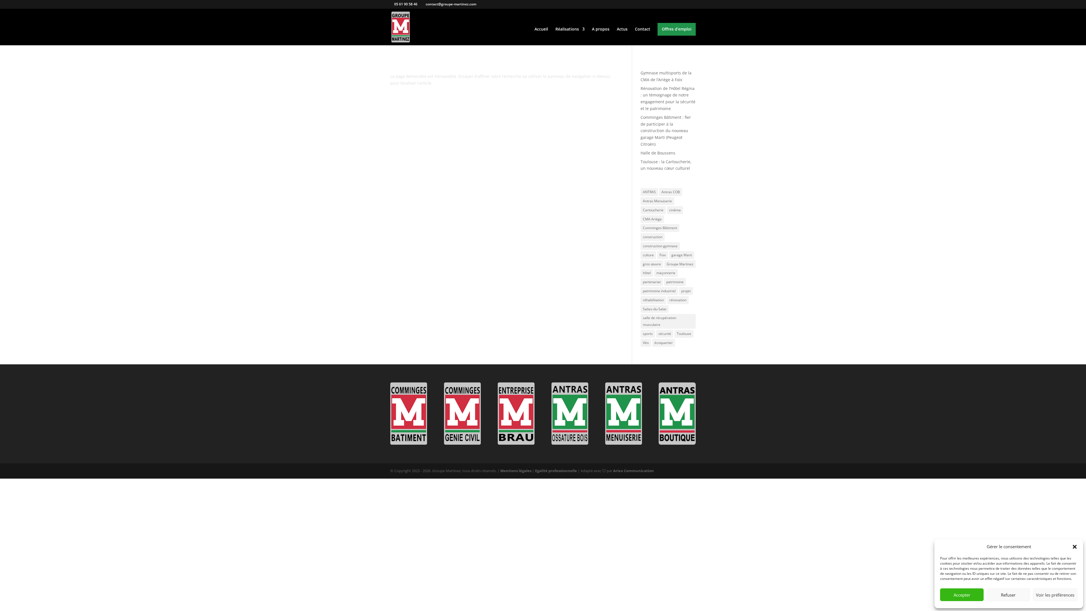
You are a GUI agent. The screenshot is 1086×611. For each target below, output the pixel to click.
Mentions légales (515, 470)
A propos (600, 29)
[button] (1075, 547)
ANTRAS (649, 192)
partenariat (652, 281)
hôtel (647, 272)
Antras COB (670, 192)
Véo (646, 342)
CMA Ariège (652, 219)
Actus (622, 29)
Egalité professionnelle (556, 470)
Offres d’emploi (676, 29)
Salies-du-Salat (654, 309)
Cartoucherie (653, 210)
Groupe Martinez (680, 264)
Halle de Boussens (658, 153)
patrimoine (675, 281)
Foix (663, 255)
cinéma (675, 210)
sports (648, 333)
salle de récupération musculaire (659, 321)
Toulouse (684, 333)
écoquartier (663, 342)
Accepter (962, 595)
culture (648, 255)
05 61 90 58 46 (405, 4)
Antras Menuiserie (657, 201)
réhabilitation (653, 300)
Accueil (541, 29)
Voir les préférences (1055, 595)
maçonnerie (665, 272)
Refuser (1008, 595)
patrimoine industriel (659, 291)
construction (652, 236)
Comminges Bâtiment (660, 227)
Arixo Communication (633, 470)
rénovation (677, 300)
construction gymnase (660, 246)
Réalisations (567, 29)
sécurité (664, 333)
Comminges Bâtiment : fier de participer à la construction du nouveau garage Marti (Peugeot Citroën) (666, 131)
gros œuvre (652, 264)
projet (686, 291)
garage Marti (681, 255)
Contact (642, 29)
